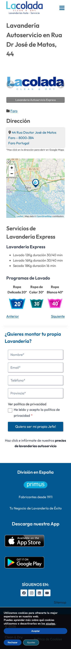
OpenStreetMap (44, 216)
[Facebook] (24, 592)
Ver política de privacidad (27, 404)
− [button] (11, 173)
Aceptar (35, 631)
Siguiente (58, 316)
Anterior (12, 316)
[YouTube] (47, 592)
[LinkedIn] (39, 592)
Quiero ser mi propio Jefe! (35, 426)
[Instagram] (31, 592)
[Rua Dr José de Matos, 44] (36, 183)
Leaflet (20, 216)
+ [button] (11, 167)
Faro (14, 111)
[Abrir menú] (61, 8)
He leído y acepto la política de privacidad (37, 412)
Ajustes (31, 642)
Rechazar (13, 642)
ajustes (50, 623)
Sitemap (60, 602)
